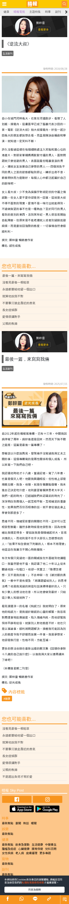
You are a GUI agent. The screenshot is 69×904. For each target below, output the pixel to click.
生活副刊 (8, 53)
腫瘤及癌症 (9, 849)
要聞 (18, 823)
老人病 (19, 853)
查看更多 (43, 29)
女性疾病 (7, 853)
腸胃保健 (37, 849)
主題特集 (35, 11)
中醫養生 (50, 844)
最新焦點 (7, 823)
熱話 (26, 823)
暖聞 (34, 823)
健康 (6, 11)
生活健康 (37, 844)
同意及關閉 (34, 889)
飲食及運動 (22, 844)
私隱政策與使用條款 (33, 882)
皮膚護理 (31, 853)
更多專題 (45, 853)
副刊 (58, 11)
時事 (48, 11)
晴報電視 (19, 11)
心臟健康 (24, 849)
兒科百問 (50, 849)
